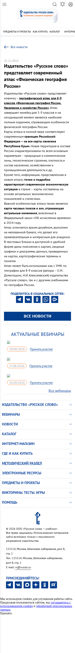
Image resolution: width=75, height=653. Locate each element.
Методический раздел (22, 463)
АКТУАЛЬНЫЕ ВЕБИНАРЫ (37, 334)
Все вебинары (60, 390)
